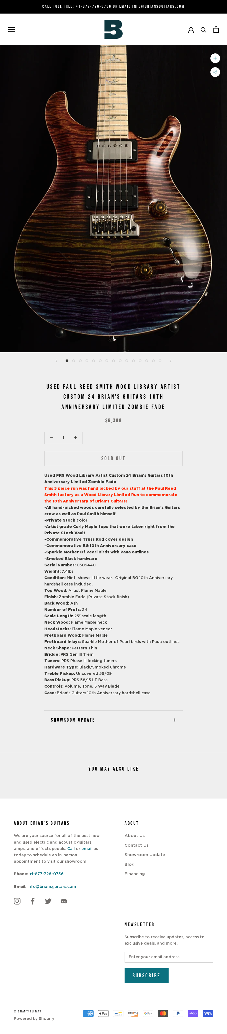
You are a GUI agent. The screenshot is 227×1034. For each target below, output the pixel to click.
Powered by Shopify (34, 1018)
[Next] (171, 361)
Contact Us (137, 845)
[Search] (204, 29)
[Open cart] (216, 29)
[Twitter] (48, 901)
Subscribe (147, 975)
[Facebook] (32, 901)
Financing (135, 874)
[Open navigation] (11, 29)
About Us (135, 836)
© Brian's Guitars (27, 1011)
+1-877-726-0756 (94, 6)
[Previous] (56, 361)
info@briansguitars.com (51, 886)
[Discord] (63, 901)
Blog (130, 864)
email (86, 849)
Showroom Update (73, 720)
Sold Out (113, 458)
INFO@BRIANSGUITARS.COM (158, 6)
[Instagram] (17, 901)
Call (71, 849)
